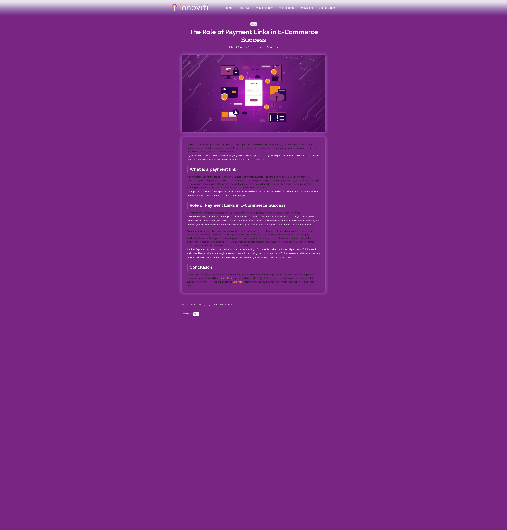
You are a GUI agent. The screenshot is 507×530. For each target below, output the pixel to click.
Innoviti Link (226, 278)
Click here (237, 282)
